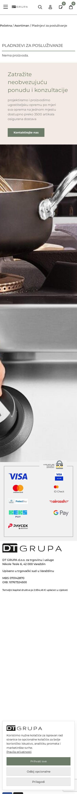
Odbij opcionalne (38, 771)
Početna (6, 25)
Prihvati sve (38, 761)
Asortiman (21, 25)
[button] (5, 7)
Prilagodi (38, 782)
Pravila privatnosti (19, 752)
